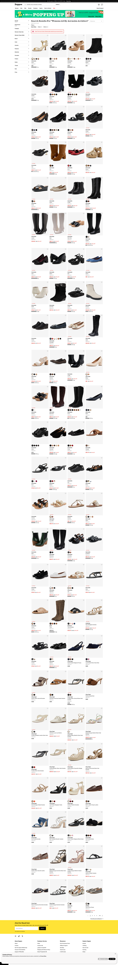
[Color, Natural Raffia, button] (70, 552)
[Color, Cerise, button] (54, 801)
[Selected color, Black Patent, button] (69, 552)
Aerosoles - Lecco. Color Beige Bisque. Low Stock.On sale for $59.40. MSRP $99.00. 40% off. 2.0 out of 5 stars (40, 616)
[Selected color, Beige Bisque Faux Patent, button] (69, 59)
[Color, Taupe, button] (76, 94)
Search (57, 4)
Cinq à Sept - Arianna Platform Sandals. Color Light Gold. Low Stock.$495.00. (76, 793)
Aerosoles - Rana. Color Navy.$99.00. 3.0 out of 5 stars (94, 402)
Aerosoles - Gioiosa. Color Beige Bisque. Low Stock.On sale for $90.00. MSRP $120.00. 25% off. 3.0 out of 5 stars (76, 509)
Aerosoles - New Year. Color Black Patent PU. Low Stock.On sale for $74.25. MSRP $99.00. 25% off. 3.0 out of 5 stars (76, 229)
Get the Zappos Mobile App (21, 947)
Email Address (19, 928)
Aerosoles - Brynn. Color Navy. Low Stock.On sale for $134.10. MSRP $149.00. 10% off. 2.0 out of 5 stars (58, 86)
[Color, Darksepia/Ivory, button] (70, 695)
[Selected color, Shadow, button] (32, 835)
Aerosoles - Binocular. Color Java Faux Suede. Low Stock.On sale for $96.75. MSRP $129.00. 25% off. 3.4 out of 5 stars (58, 402)
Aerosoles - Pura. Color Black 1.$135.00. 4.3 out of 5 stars (58, 51)
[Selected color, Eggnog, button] (32, 374)
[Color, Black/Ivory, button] (34, 695)
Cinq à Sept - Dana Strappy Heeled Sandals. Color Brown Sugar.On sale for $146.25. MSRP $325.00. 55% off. (40, 793)
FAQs (38, 943)
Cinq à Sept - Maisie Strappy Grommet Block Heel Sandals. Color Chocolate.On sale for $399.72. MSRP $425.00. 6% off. (58, 861)
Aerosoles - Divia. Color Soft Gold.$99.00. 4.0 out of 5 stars (40, 51)
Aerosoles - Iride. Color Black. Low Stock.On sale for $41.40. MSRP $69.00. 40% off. (94, 580)
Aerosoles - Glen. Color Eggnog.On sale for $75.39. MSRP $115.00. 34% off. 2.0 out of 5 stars (40, 366)
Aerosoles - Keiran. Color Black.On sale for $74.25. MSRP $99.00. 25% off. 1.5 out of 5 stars (58, 473)
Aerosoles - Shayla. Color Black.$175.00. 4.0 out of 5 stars (40, 86)
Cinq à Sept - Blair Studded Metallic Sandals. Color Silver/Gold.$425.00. (58, 827)
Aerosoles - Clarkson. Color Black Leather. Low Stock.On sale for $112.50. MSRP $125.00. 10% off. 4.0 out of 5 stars (94, 86)
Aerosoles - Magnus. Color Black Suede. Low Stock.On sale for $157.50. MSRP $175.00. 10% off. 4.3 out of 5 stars (76, 86)
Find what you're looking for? (96, 918)
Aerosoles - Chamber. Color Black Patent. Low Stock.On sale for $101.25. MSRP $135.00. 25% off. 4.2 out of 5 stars (76, 544)
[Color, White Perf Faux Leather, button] (34, 659)
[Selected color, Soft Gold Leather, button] (69, 904)
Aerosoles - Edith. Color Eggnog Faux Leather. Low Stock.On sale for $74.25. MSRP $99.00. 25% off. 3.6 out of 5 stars (40, 296)
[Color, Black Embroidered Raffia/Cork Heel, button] (54, 446)
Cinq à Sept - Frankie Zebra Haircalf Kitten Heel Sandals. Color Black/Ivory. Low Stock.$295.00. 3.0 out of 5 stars (76, 687)
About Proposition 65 (42, 951)
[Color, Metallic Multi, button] (70, 732)
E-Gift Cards (63, 951)
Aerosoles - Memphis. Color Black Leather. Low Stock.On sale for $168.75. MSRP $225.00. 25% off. (58, 544)
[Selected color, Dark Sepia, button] (87, 801)
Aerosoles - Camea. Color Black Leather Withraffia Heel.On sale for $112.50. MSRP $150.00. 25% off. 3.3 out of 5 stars (40, 509)
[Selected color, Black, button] (87, 59)
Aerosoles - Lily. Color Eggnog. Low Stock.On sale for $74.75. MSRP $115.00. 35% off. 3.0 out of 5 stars (76, 580)
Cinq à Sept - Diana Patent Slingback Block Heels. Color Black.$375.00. (76, 827)
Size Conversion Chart (65, 943)
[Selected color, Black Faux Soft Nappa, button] (69, 130)
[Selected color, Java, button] (51, 374)
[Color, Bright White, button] (34, 481)
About (16, 943)
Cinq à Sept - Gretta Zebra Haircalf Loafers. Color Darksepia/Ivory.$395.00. (40, 861)
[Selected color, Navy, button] (51, 94)
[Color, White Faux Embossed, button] (76, 59)
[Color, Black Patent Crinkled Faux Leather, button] (52, 552)
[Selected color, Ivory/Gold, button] (32, 732)
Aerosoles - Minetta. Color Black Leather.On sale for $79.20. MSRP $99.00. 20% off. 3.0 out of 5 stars (58, 122)
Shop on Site (91, 16)
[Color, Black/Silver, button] (34, 732)
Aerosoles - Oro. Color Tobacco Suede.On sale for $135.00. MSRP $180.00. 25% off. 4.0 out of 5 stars (58, 158)
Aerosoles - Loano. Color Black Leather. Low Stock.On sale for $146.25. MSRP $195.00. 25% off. (40, 229)
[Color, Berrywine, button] (70, 801)
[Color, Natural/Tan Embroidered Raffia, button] (56, 446)
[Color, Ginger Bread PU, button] (52, 517)
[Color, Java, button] (70, 410)
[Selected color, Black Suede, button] (69, 94)
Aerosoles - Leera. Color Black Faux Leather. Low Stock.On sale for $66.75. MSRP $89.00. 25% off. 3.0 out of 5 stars (76, 296)
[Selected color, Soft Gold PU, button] (51, 517)
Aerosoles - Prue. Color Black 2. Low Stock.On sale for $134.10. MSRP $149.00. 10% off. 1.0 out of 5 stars (76, 402)
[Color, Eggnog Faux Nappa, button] (89, 446)
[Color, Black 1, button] (91, 59)
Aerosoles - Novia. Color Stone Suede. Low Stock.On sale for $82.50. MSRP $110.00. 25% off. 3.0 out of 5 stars (58, 193)
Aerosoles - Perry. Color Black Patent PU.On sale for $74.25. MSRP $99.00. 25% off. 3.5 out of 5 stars (94, 473)
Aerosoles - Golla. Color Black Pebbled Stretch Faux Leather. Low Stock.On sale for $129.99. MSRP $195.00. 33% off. (94, 331)
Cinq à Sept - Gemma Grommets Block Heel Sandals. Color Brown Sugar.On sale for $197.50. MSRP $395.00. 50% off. (94, 759)
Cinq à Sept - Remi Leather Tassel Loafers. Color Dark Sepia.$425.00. (94, 793)
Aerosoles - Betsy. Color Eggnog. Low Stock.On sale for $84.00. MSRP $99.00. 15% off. (94, 366)
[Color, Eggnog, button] (34, 59)
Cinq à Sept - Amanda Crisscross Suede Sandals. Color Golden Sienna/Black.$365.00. (58, 687)
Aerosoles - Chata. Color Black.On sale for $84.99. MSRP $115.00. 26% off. (40, 331)
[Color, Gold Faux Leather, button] (89, 481)
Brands (84, 943)
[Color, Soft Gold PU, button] (34, 410)
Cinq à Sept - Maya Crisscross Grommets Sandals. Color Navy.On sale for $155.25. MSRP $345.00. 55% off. (40, 896)
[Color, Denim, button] (74, 624)
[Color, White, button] (56, 339)
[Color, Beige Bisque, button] (38, 59)
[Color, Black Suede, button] (36, 130)
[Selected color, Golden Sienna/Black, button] (51, 695)
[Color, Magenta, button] (36, 481)
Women (45, 26)
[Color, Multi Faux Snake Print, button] (78, 59)
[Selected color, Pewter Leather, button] (87, 904)
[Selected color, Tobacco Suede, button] (51, 166)
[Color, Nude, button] (52, 801)
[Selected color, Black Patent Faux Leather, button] (51, 659)
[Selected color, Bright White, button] (51, 588)
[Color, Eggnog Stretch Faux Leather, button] (89, 237)
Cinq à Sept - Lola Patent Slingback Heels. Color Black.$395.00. (58, 793)
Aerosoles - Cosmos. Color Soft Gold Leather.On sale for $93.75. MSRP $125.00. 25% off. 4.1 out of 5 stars (76, 896)
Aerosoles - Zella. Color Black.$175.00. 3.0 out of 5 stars (40, 438)
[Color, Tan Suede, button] (58, 446)
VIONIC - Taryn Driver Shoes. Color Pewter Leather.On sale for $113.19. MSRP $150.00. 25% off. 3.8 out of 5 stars (94, 896)
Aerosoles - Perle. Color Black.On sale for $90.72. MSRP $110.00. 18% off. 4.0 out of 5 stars (76, 438)
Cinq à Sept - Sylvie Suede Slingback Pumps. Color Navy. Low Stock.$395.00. (76, 651)
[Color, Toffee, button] (70, 659)
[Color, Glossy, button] (34, 446)
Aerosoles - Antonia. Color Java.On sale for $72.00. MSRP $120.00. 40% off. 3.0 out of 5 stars (58, 366)
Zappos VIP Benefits (19, 951)
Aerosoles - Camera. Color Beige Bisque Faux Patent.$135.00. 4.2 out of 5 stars (76, 51)
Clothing (84, 945)
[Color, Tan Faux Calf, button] (74, 59)
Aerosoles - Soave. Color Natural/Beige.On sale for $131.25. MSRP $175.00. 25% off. (94, 158)
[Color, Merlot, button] (89, 59)
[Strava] (22, 936)
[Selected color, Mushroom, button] (51, 624)
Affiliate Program (64, 945)
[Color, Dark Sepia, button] (72, 801)
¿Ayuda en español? (41, 947)
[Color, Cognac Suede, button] (56, 624)
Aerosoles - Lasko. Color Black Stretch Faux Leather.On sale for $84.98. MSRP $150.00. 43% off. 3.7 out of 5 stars (76, 366)
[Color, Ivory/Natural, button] (91, 870)
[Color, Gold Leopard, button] (74, 94)
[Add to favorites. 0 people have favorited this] (48, 35)
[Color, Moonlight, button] (54, 481)
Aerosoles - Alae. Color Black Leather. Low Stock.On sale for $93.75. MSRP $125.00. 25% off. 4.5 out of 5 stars (40, 263)
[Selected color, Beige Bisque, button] (32, 624)
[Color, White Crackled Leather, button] (72, 59)
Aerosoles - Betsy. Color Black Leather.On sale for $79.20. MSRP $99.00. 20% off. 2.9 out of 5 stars (40, 122)
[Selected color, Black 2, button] (69, 410)
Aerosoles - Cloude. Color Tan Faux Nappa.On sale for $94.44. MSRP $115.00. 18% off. (94, 438)
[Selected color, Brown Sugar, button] (32, 801)
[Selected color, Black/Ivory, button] (69, 695)
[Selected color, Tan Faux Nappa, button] (87, 446)
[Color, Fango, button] (54, 130)
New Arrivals (85, 947)
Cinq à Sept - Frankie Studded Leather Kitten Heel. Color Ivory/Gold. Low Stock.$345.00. (40, 724)
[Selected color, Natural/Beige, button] (87, 166)
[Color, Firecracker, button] (34, 801)
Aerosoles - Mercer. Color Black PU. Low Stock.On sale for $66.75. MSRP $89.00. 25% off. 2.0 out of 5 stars (40, 402)
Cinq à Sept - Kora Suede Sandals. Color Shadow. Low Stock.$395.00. (40, 827)
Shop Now (68, 1)
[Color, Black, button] (36, 59)
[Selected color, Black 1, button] (51, 59)
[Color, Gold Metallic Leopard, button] (56, 130)
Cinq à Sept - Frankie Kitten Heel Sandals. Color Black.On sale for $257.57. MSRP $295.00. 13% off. (40, 759)
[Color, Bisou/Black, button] (34, 767)
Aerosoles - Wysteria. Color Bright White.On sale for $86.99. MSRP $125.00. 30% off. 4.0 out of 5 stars (58, 580)
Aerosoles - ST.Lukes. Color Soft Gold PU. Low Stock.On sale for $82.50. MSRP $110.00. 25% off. (58, 509)
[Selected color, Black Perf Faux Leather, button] (32, 659)
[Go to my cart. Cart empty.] (102, 4)
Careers (16, 945)
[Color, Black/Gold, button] (52, 835)
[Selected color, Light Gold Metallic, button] (69, 732)
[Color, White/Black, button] (89, 870)
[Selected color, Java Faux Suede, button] (51, 410)
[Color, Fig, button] (70, 94)
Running (84, 949)
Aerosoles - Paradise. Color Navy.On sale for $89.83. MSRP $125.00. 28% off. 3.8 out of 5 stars (58, 331)
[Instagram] (15, 936)
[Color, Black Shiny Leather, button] (70, 166)
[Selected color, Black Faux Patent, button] (32, 201)
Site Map (62, 947)
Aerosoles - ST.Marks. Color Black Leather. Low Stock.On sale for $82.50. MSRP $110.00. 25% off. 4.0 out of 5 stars (94, 544)
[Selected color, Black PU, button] (32, 410)
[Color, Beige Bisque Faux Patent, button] (34, 201)
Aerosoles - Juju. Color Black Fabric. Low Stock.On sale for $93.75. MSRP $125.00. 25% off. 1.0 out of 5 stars (40, 158)
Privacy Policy (43, 956)
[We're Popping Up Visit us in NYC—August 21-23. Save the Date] (59, 14)
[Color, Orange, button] (52, 339)
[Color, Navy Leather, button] (34, 130)
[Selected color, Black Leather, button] (32, 130)
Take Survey (62, 949)
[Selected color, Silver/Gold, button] (51, 835)
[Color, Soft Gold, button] (54, 339)
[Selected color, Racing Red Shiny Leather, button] (69, 166)
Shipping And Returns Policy (43, 949)
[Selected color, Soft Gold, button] (32, 59)
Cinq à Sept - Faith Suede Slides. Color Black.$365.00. (94, 827)
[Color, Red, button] (72, 446)
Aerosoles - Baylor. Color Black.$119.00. (94, 51)
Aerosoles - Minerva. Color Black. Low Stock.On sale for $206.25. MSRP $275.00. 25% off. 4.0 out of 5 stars (94, 193)
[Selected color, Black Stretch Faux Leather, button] (87, 237)
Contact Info (40, 945)
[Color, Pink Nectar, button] (72, 835)
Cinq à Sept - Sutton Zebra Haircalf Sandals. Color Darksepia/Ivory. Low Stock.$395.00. (40, 687)
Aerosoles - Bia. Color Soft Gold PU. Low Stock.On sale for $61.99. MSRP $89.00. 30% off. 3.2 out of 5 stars (76, 331)
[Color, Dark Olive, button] (72, 94)
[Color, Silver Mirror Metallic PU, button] (91, 481)
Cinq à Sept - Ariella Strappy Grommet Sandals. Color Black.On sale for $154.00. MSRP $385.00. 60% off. (58, 896)
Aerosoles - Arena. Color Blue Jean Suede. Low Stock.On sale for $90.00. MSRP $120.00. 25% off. (94, 263)
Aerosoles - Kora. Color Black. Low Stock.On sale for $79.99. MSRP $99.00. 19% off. (40, 473)
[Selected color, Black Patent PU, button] (87, 481)
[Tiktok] (19, 936)
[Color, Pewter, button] (70, 624)
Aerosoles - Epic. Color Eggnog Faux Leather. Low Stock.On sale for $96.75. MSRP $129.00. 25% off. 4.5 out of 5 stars (58, 229)
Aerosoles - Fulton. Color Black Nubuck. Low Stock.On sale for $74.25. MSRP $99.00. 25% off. (40, 580)
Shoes (39, 26)
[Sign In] (98, 4)
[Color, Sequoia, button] (89, 201)
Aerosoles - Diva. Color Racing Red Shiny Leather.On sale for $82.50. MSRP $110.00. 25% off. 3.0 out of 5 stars (76, 158)
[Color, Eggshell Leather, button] (70, 59)
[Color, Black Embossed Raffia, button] (52, 446)
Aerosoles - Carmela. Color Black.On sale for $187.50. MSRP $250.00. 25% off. (58, 296)
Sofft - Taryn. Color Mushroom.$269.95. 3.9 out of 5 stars (58, 616)
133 (99, 915)
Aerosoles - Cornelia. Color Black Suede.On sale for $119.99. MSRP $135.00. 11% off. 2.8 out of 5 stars (58, 438)
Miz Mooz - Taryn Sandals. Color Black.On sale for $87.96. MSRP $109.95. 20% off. (76, 616)
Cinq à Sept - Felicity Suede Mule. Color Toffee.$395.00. (94, 687)
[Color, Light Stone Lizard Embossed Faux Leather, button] (52, 659)
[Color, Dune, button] (91, 410)
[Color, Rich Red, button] (52, 481)
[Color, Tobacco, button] (52, 94)
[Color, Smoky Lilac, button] (89, 659)
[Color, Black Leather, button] (52, 166)
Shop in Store (98, 16)
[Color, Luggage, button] (52, 624)
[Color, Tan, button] (56, 59)
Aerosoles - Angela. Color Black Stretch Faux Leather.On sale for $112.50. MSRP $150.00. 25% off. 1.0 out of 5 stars (94, 229)
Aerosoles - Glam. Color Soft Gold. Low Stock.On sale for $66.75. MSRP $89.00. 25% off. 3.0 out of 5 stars (94, 509)
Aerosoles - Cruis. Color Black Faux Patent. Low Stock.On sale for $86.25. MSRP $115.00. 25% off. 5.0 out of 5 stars (40, 193)
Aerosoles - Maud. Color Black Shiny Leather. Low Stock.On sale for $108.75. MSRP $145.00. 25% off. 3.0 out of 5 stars (58, 263)
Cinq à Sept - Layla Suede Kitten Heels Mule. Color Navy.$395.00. (94, 651)
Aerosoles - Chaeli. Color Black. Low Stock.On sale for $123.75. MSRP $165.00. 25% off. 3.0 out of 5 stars (94, 122)
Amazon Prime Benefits (20, 949)
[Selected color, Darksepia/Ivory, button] (32, 695)
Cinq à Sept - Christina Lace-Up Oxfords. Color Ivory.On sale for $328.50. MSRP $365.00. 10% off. (58, 724)
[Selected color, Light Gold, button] (69, 801)
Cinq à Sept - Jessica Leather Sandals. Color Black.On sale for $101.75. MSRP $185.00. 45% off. (94, 861)
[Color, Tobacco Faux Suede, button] (54, 94)
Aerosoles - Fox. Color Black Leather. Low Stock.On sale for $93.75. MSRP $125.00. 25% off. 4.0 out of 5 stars (76, 473)
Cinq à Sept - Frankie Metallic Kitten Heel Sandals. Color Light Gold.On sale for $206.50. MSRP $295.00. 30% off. (58, 759)
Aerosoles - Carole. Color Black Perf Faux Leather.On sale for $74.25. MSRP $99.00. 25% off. (40, 651)
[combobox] (39, 4)
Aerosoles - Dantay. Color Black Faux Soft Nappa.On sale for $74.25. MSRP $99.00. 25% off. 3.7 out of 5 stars (76, 122)
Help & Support (100, 8)
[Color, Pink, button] (72, 624)
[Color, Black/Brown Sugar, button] (72, 659)
